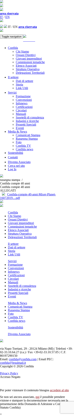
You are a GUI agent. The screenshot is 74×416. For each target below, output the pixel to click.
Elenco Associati (26, 65)
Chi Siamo (22, 51)
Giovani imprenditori (29, 58)
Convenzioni (24, 99)
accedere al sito (59, 390)
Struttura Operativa (27, 69)
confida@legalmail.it (13, 362)
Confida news (24, 149)
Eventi (20, 128)
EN (7, 17)
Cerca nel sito (16, 165)
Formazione (23, 96)
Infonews (21, 103)
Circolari (21, 110)
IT (1, 17)
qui (37, 397)
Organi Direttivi (26, 55)
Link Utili (22, 88)
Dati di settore (24, 81)
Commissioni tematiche (30, 62)
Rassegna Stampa (27, 138)
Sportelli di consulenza (30, 117)
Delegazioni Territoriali (30, 72)
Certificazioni (24, 107)
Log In (12, 169)
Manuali (21, 114)
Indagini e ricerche (27, 121)
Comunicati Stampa (28, 135)
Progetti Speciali (26, 124)
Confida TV (23, 145)
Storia (19, 84)
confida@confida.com (23, 359)
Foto (19, 142)
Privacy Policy (9, 373)
